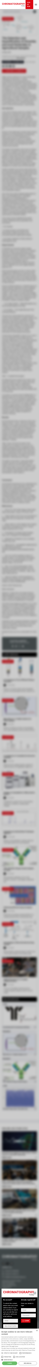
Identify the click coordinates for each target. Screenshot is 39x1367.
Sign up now (28, 4)
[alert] (19, 1348)
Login (27, 1321)
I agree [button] (9, 1363)
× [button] (37, 1330)
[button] (2, 1353)
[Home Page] (13, 4)
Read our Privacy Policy (28, 1350)
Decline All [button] (28, 1363)
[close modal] (35, 1293)
